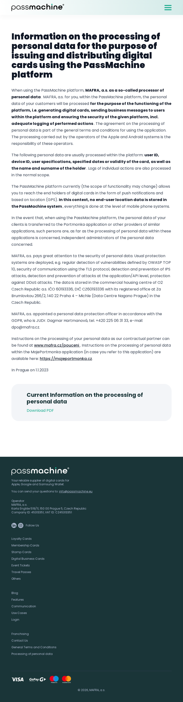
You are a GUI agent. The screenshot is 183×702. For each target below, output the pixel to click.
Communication (23, 606)
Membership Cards (25, 545)
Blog (14, 593)
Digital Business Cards (28, 559)
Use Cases (19, 613)
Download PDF (40, 410)
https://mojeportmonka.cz (66, 358)
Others (16, 579)
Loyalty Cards (21, 539)
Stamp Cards (21, 552)
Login (15, 620)
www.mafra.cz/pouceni (57, 345)
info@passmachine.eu (75, 491)
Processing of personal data (32, 654)
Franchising (20, 634)
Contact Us (19, 640)
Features (17, 600)
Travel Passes (21, 572)
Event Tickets (20, 565)
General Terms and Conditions (33, 647)
